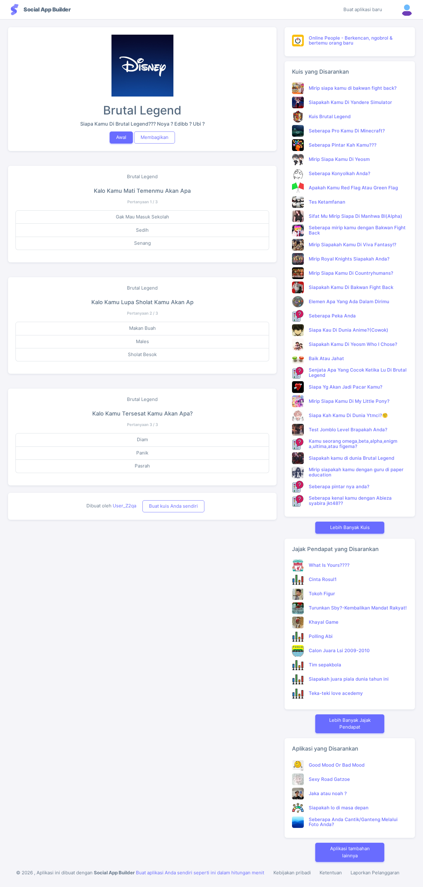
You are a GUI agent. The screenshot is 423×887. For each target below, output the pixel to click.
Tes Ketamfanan (327, 202)
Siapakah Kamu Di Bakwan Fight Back (351, 287)
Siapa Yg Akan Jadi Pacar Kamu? (345, 387)
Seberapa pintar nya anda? (339, 486)
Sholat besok (142, 354)
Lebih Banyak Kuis (350, 527)
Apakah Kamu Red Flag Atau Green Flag (353, 188)
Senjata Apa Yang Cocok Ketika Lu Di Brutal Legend (358, 372)
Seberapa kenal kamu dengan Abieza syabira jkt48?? (350, 500)
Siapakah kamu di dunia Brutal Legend (351, 458)
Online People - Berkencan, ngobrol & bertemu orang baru (351, 40)
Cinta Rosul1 (323, 579)
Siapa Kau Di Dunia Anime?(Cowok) (348, 330)
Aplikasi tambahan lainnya (350, 852)
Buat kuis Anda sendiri (173, 506)
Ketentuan (331, 873)
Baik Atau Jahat (326, 358)
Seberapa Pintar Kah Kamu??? (343, 145)
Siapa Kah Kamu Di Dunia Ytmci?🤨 (348, 415)
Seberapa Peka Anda (332, 316)
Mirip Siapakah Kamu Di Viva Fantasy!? (352, 245)
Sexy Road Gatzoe (329, 779)
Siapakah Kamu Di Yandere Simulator (350, 102)
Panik (142, 453)
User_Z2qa (124, 506)
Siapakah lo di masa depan (338, 808)
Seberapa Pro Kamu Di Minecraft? (347, 131)
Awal (121, 137)
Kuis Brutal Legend (330, 116)
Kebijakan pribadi (292, 873)
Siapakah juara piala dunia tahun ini (349, 679)
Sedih (142, 230)
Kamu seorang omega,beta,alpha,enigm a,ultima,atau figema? (353, 443)
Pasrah (142, 466)
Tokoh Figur (322, 593)
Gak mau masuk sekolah (142, 217)
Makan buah (142, 328)
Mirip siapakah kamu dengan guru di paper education (356, 472)
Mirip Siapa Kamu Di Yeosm (339, 159)
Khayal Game (323, 622)
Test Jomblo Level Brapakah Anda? (348, 430)
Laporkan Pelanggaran (375, 873)
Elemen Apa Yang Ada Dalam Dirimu (349, 301)
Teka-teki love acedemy (336, 693)
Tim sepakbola (325, 665)
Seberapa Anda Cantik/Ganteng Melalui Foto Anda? (353, 822)
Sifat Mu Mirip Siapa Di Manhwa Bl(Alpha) (355, 216)
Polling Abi (321, 636)
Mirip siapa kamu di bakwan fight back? (353, 88)
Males (142, 341)
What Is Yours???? (329, 565)
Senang (142, 243)
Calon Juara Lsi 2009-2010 (339, 650)
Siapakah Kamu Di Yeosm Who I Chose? (353, 344)
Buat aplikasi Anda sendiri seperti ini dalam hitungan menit (200, 873)
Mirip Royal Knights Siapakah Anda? (349, 259)
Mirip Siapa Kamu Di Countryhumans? (351, 273)
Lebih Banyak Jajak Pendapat (350, 723)
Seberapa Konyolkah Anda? (339, 173)
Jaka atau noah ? (328, 793)
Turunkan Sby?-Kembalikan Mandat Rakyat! (358, 608)
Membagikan (154, 137)
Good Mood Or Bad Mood (336, 765)
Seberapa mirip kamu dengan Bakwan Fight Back (357, 230)
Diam (142, 439)
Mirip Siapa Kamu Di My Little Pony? (349, 401)
